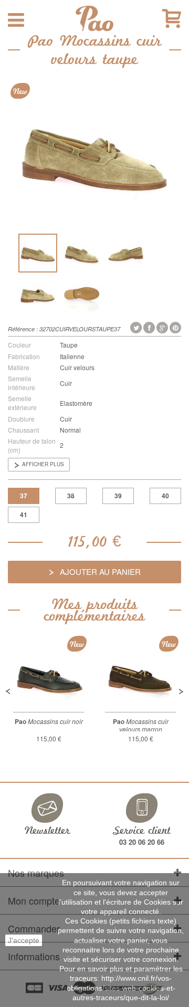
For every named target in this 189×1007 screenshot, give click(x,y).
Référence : (23, 329)
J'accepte (23, 940)
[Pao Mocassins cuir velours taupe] (37, 253)
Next (181, 691)
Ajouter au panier (99, 571)
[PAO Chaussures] (94, 18)
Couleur (19, 344)
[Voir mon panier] (171, 18)
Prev (8, 691)
